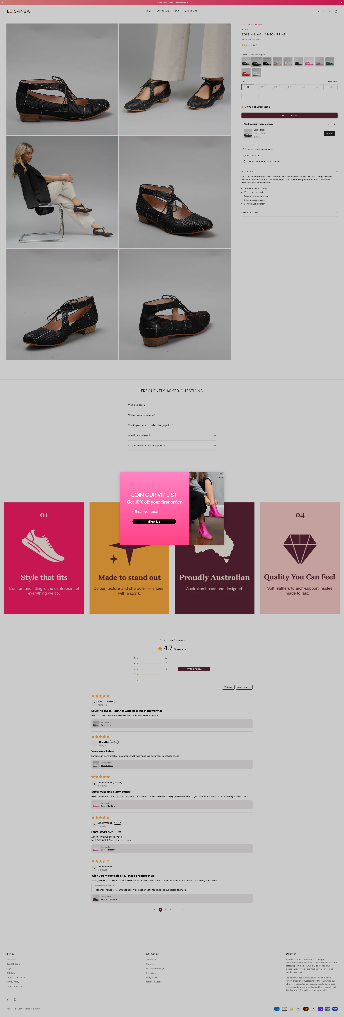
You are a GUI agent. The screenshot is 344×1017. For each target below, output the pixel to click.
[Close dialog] (221, 475)
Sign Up (154, 522)
